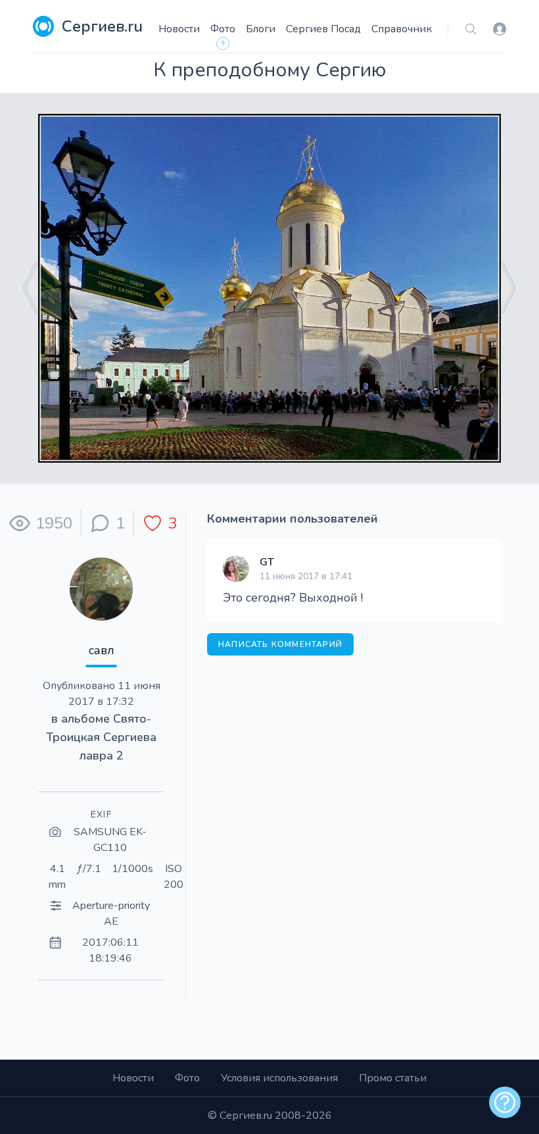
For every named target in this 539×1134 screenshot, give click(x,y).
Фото (222, 29)
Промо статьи (393, 1078)
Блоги (260, 29)
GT (267, 562)
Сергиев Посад (323, 29)
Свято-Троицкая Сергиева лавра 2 (101, 737)
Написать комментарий (280, 644)
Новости (179, 29)
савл (101, 650)
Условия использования (279, 1078)
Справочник (401, 29)
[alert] (505, 1102)
